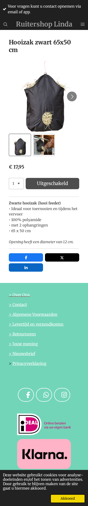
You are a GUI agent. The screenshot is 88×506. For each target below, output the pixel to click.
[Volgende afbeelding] (72, 96)
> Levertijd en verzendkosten (36, 324)
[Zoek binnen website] (5, 24)
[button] (20, 145)
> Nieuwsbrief (22, 353)
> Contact (18, 304)
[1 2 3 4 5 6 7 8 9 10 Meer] (16, 183)
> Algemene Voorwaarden (33, 314)
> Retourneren (22, 334)
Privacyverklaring (29, 363)
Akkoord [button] (68, 498)
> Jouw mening (23, 343)
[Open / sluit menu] (82, 24)
